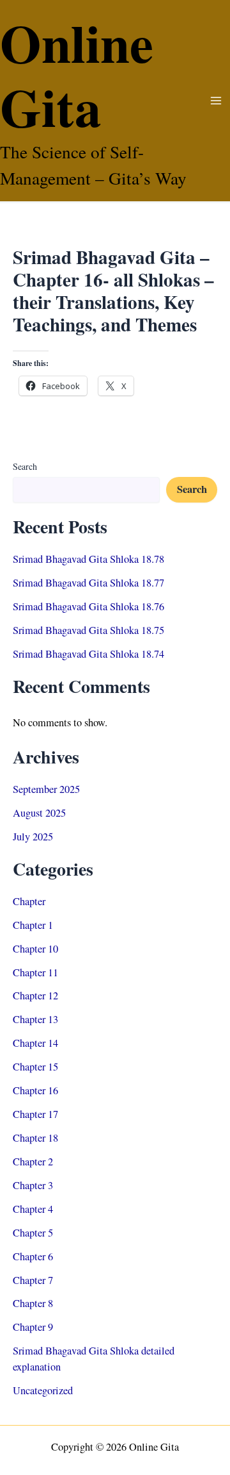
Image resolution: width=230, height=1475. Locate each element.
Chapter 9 (33, 1327)
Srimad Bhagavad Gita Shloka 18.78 (88, 559)
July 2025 (33, 836)
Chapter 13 (35, 1019)
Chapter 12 (35, 995)
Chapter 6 (33, 1256)
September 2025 (46, 789)
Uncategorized (43, 1390)
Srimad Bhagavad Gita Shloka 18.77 (88, 583)
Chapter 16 (35, 1090)
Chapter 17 (35, 1114)
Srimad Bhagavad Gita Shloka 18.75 (88, 630)
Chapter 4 (33, 1209)
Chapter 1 (33, 925)
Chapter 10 (35, 949)
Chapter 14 (35, 1043)
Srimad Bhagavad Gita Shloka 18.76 (88, 606)
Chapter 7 (33, 1280)
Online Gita (76, 74)
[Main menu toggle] (215, 101)
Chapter (29, 901)
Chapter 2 (33, 1161)
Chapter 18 (35, 1138)
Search (25, 466)
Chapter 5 (33, 1233)
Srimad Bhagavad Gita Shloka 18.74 (88, 654)
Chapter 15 (35, 1067)
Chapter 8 (33, 1303)
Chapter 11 (35, 972)
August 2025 (39, 813)
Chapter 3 (33, 1185)
